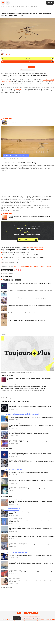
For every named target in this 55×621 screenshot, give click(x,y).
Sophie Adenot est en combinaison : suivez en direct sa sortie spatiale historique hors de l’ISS (30, 545)
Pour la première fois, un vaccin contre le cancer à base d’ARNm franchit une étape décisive (31, 501)
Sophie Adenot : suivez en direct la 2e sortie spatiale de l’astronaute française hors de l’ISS (31, 489)
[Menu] (8, 3)
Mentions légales (12, 620)
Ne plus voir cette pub (6, 276)
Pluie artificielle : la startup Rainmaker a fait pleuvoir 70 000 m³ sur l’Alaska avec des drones (31, 481)
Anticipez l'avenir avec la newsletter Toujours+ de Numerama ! (17, 372)
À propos (3, 620)
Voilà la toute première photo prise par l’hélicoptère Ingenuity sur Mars (27, 312)
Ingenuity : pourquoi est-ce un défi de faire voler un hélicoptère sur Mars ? (28, 122)
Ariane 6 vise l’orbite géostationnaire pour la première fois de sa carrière (28, 472)
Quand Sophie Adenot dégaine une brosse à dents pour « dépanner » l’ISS (29, 433)
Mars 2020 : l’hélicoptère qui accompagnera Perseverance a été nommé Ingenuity (30, 290)
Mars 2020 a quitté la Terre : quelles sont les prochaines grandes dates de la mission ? (29, 217)
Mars (16, 10)
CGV (53, 620)
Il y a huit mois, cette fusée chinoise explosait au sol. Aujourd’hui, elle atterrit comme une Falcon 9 (29, 520)
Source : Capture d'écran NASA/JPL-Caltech (13, 158)
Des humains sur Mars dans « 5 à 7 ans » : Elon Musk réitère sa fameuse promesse (23, 388)
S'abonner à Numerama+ (26, 240)
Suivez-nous (32, 66)
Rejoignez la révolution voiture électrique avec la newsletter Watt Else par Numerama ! (31, 283)
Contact (48, 620)
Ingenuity (4, 273)
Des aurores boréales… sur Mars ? (10, 262)
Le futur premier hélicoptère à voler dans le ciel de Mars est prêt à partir (27, 298)
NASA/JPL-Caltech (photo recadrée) (23, 266)
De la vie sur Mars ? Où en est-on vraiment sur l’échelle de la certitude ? (20, 255)
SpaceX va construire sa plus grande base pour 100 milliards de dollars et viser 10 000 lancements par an (31, 426)
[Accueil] (3, 3)
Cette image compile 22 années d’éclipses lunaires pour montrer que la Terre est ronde (30, 407)
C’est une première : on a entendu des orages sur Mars (15, 252)
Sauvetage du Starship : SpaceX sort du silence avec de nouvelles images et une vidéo (30, 529)
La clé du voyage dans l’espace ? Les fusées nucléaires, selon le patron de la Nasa (22, 390)
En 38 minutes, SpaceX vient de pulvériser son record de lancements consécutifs (30, 572)
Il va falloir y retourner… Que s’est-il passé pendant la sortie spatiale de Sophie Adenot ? (30, 512)
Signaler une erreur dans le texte (42, 266)
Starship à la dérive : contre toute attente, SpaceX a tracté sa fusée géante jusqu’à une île (31, 564)
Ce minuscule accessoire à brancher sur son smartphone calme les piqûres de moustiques (30, 580)
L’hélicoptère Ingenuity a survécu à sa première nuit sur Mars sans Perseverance (29, 305)
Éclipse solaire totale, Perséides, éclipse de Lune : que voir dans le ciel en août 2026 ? (24, 386)
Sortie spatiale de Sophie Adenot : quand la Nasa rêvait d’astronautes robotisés (30, 555)
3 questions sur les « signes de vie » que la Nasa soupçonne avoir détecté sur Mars (23, 257)
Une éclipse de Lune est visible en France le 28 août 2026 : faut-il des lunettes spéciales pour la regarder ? (30, 454)
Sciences (5, 10)
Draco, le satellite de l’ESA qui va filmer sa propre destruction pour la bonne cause (31, 442)
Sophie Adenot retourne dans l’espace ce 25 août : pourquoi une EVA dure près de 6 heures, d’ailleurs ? (31, 462)
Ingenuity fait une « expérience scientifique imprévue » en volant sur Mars (28, 320)
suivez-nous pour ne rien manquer (35, 247)
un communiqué (18, 89)
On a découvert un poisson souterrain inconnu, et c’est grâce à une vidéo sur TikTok (31, 536)
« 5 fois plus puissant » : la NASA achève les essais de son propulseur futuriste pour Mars (29, 378)
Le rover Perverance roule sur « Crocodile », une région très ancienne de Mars (21, 260)
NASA (11, 273)
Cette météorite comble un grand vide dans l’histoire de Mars (17, 384)
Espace (11, 10)
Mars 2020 (39, 249)
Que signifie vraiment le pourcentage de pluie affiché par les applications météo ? (32, 417)
